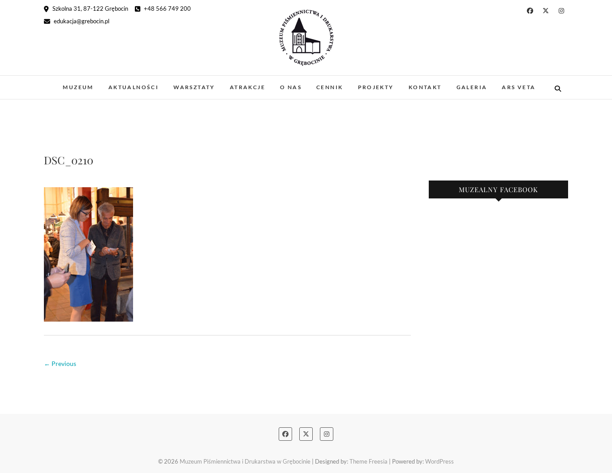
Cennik (329, 87)
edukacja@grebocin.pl (80, 21)
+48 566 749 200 (166, 8)
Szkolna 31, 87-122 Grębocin (89, 8)
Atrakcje (247, 87)
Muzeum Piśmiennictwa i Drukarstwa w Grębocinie (245, 461)
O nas (291, 87)
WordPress (439, 461)
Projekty (376, 87)
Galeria (472, 87)
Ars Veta (518, 87)
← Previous (60, 363)
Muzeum (78, 87)
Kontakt (425, 87)
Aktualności (133, 87)
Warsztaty (194, 87)
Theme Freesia (368, 461)
